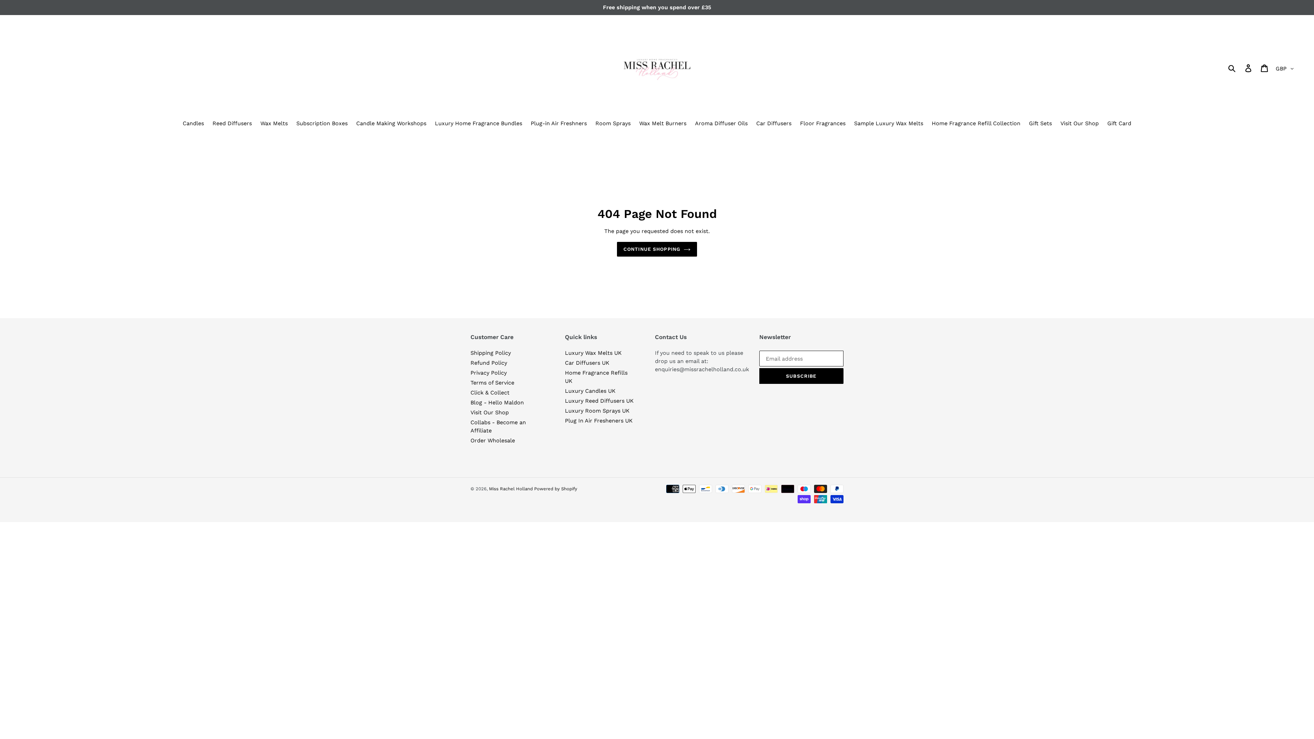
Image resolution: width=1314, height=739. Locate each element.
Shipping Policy (491, 353)
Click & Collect (490, 392)
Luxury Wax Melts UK (593, 353)
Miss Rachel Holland (511, 488)
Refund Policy (489, 363)
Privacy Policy (489, 373)
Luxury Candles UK (590, 391)
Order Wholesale (493, 440)
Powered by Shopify (555, 488)
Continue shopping (651, 249)
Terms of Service (492, 382)
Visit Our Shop (490, 412)
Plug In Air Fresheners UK (599, 420)
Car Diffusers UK (587, 363)
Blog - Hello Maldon (497, 402)
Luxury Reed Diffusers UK (599, 401)
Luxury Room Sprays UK (597, 410)
